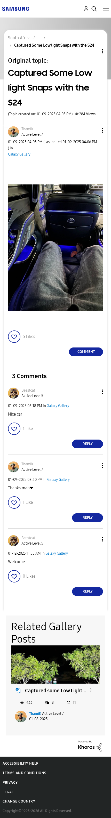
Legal (8, 792)
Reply (88, 444)
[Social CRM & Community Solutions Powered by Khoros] (89, 745)
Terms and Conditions (24, 773)
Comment (86, 352)
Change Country (19, 801)
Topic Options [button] (93, 51)
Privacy (10, 782)
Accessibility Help (20, 763)
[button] (94, 130)
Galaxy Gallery (19, 154)
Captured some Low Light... (55, 690)
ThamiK (35, 713)
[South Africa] (15, 8)
